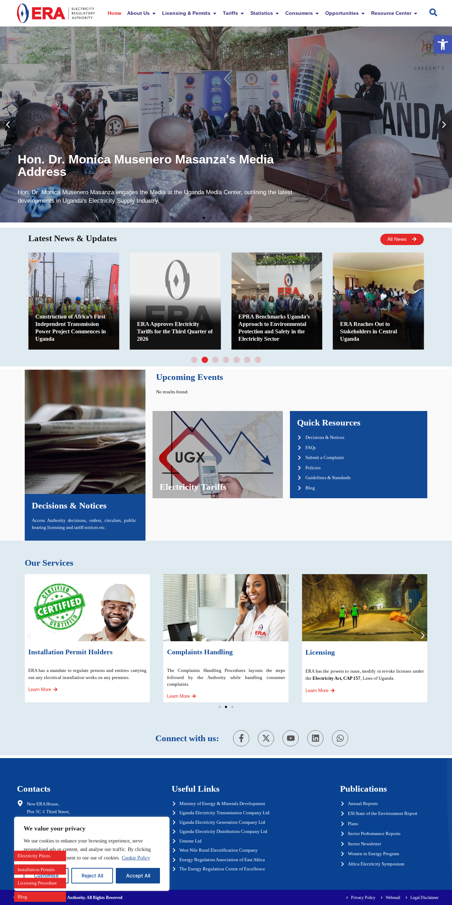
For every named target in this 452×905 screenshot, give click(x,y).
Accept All (138, 876)
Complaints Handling (200, 652)
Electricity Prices (34, 855)
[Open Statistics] (277, 13)
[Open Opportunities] (363, 13)
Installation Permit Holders (70, 652)
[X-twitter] (266, 738)
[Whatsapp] (340, 738)
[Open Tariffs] (242, 13)
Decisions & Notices (69, 505)
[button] (443, 44)
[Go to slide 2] (205, 360)
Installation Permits (36, 869)
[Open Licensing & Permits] (214, 13)
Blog (22, 896)
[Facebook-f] (241, 738)
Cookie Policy (136, 858)
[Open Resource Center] (415, 13)
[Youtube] (290, 738)
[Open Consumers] (317, 13)
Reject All (92, 876)
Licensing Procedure (37, 883)
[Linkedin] (315, 738)
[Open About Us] (153, 13)
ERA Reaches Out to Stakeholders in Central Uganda (368, 331)
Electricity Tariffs (193, 487)
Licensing (320, 652)
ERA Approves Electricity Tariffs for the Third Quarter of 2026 (175, 331)
